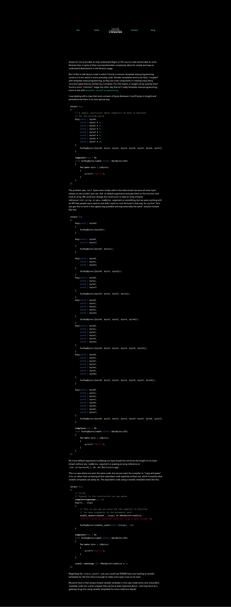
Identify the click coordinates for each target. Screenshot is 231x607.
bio (78, 30)
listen (96, 30)
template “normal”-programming (101, 90)
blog (153, 30)
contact (134, 30)
